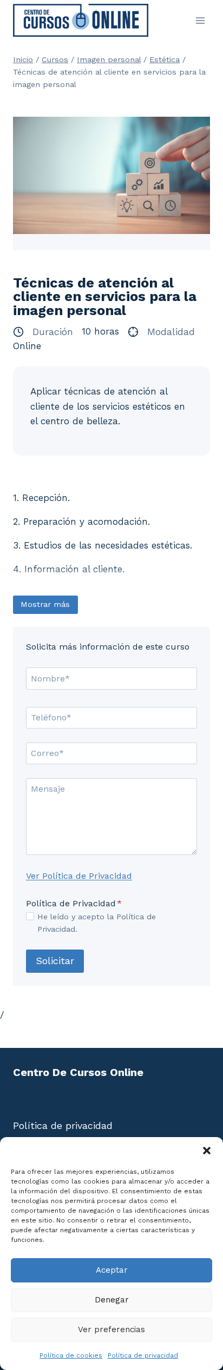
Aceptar (112, 1270)
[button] (206, 1150)
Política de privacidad (143, 1355)
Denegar (112, 1300)
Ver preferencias (111, 1329)
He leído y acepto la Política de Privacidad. (96, 922)
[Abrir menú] (200, 20)
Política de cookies (71, 1355)
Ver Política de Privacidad (79, 876)
